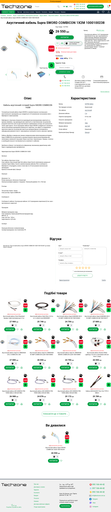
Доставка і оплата (28, 12)
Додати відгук (82, 275)
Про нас (19, 12)
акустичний (88, 110)
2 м (86, 113)
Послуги (56, 12)
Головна (3, 15)
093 (63, 85)
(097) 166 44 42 (80, 6)
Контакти (44, 12)
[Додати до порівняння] (62, 43)
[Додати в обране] (57, 43)
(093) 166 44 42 (80, 8)
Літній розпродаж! (55, 1)
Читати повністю (104, 91)
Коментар (86, 245)
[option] (28, 48)
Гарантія (38, 12)
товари (62, 414)
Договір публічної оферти (41, 504)
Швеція (87, 132)
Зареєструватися (64, 280)
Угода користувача (39, 507)
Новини (63, 12)
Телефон (61, 260)
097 (63, 83)
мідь (86, 123)
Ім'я (60, 246)
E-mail (60, 253)
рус (70, 6)
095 (63, 80)
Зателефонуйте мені (95, 6)
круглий (87, 126)
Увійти (104, 280)
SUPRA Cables (89, 104)
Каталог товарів (8, 12)
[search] (58, 6)
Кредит (51, 12)
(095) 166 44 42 (80, 4)
